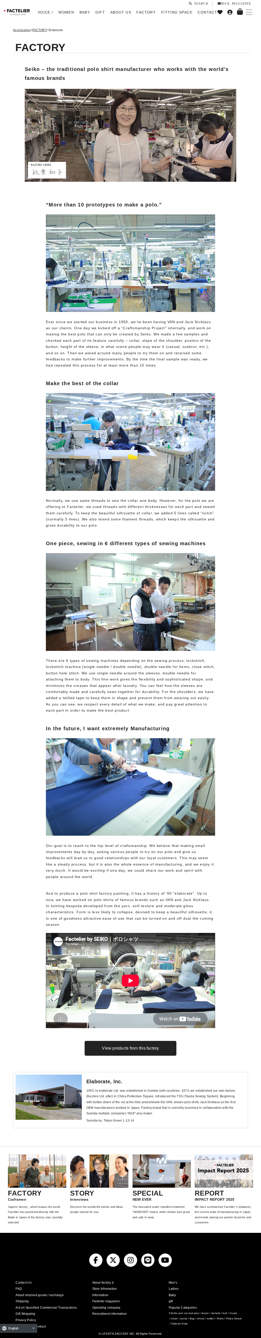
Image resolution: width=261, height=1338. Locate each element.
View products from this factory (130, 1048)
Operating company (106, 1307)
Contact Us (23, 1282)
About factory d (103, 1282)
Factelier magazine (106, 1301)
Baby (172, 1295)
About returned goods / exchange (39, 1295)
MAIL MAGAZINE (236, 3)
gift (171, 1301)
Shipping (22, 1301)
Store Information (104, 1289)
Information (100, 1295)
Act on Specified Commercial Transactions (46, 1307)
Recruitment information (109, 1314)
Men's (173, 1282)
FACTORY (39, 30)
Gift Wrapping (25, 1314)
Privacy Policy (26, 1320)
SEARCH (200, 3)
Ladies (173, 1289)
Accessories (22, 30)
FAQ (19, 1289)
